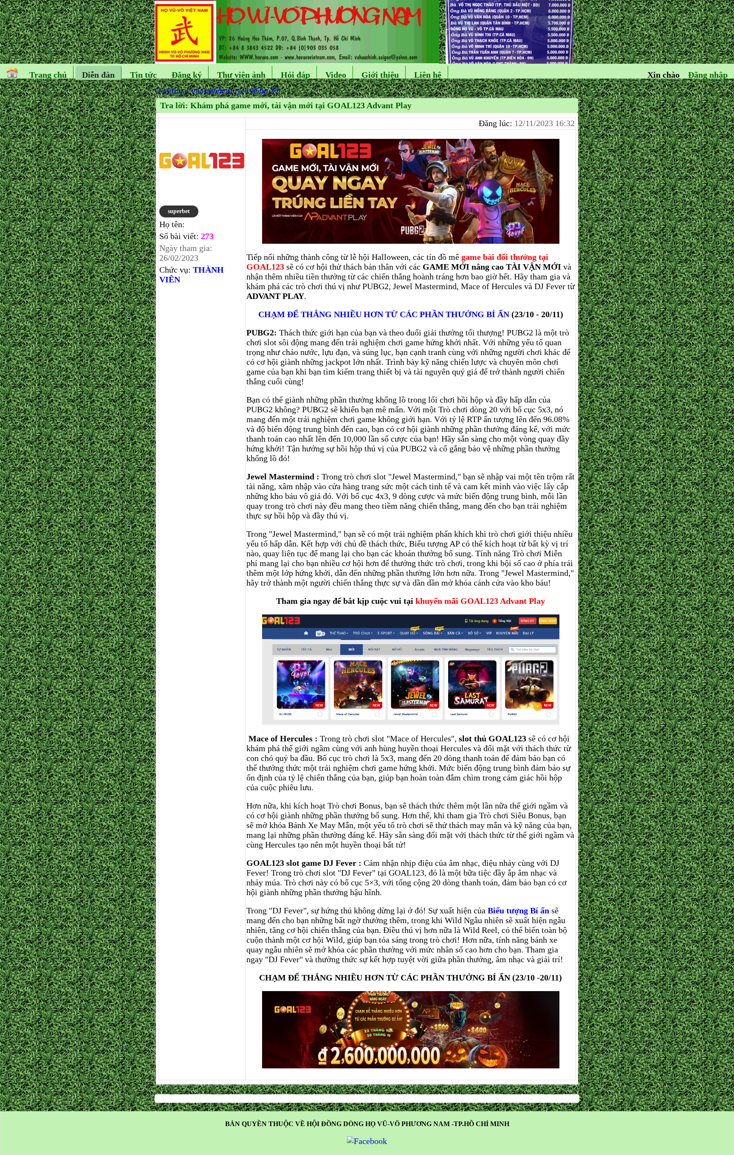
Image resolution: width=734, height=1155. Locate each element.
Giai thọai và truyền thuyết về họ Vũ (217, 90)
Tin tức (143, 74)
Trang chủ (48, 74)
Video (335, 74)
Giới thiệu (380, 74)
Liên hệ (427, 74)
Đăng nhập (708, 74)
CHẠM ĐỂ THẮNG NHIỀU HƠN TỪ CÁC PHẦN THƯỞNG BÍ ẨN (383, 314)
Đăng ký (187, 74)
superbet (179, 211)
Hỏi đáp (295, 74)
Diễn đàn (98, 74)
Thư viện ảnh (241, 74)
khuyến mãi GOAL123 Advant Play (480, 601)
